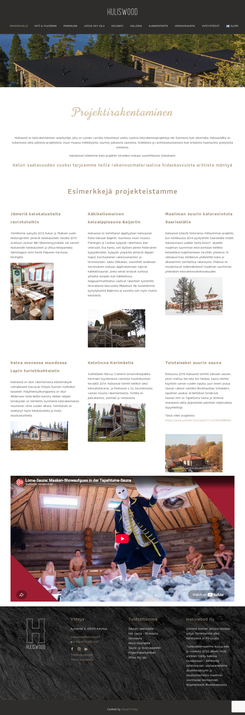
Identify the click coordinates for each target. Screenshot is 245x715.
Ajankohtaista (158, 26)
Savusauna (135, 638)
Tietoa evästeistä (82, 659)
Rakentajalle (19, 26)
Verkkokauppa (185, 26)
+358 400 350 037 (86, 641)
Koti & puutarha (46, 26)
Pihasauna (70, 26)
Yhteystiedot (211, 26)
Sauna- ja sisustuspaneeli (144, 647)
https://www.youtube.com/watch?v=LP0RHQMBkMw (198, 420)
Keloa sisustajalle (139, 643)
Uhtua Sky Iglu (94, 26)
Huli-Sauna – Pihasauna (143, 633)
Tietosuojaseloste (82, 654)
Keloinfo (117, 26)
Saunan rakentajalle (141, 628)
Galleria (136, 26)
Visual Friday (130, 709)
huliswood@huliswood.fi (85, 636)
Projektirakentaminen (142, 652)
